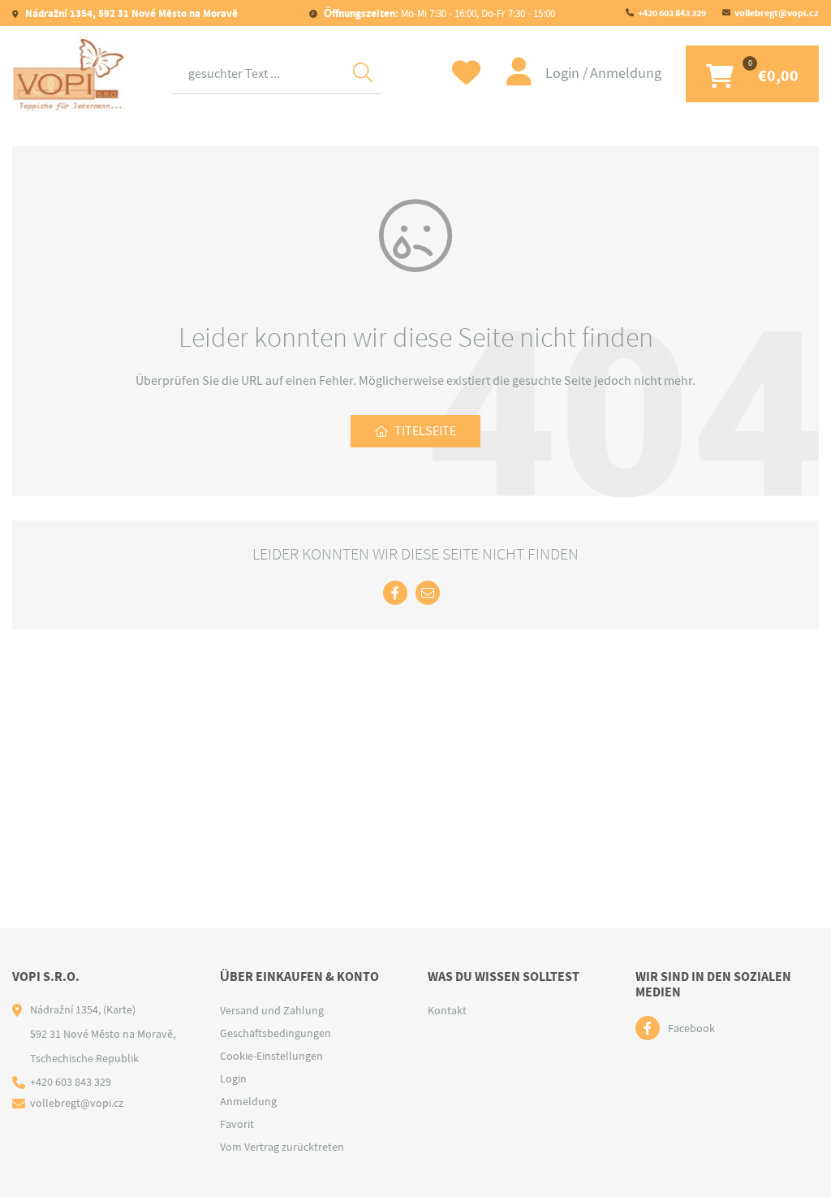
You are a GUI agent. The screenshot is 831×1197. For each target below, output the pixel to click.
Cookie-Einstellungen (271, 1055)
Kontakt (447, 1010)
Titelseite (425, 431)
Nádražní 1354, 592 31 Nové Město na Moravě (130, 13)
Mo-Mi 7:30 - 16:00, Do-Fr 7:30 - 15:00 (439, 13)
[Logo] (69, 74)
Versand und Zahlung (272, 1010)
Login (564, 73)
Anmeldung (625, 73)
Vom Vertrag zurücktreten (282, 1146)
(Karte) (119, 1009)
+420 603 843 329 (672, 12)
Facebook (691, 1028)
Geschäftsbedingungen (275, 1033)
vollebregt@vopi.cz (776, 12)
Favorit (237, 1124)
